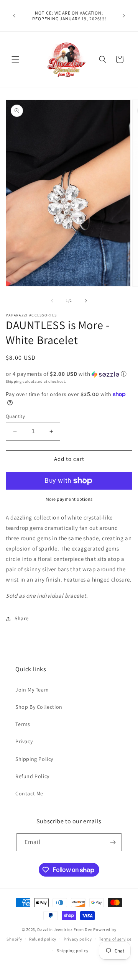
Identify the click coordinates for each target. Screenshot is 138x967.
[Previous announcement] (14, 15)
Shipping (14, 381)
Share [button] (22, 618)
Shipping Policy (34, 759)
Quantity (15, 416)
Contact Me (29, 793)
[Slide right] (85, 300)
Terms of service (115, 939)
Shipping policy (73, 950)
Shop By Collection (38, 706)
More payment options (69, 499)
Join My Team (32, 689)
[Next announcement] (123, 15)
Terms (22, 724)
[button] (15, 59)
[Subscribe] (112, 842)
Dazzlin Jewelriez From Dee (65, 929)
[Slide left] (52, 300)
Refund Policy (32, 776)
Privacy (24, 741)
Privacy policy (78, 939)
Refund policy (42, 939)
